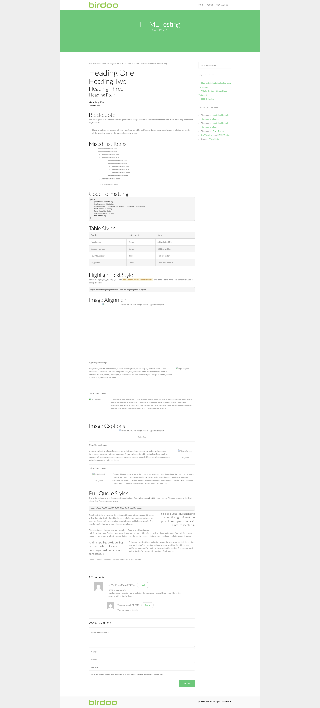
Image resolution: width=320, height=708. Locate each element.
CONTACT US (222, 5)
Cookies (108, 560)
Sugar (138, 560)
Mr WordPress (114, 585)
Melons (124, 560)
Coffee (99, 560)
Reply (143, 585)
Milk (132, 560)
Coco (92, 560)
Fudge (116, 560)
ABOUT (210, 5)
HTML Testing (207, 99)
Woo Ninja (214, 139)
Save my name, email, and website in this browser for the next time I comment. (127, 674)
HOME (200, 5)
